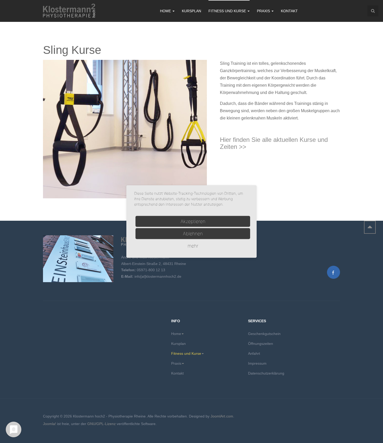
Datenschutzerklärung (266, 373)
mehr (193, 246)
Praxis (264, 11)
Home (166, 11)
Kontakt (289, 11)
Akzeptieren (193, 221)
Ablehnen (193, 233)
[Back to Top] (370, 227)
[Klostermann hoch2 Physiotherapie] (69, 11)
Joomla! (49, 424)
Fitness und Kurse (227, 11)
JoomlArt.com (222, 416)
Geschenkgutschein (264, 334)
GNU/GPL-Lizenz (101, 424)
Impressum (257, 363)
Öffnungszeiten (260, 343)
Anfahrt (254, 353)
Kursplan (191, 11)
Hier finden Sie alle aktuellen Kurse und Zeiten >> (274, 143)
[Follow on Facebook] (333, 272)
